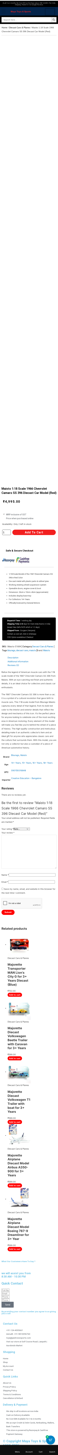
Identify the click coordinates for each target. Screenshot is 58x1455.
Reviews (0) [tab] (13, 665)
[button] (3, 11)
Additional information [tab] (18, 661)
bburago (11, 650)
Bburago (15, 755)
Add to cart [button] (14, 995)
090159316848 (18, 770)
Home (4, 27)
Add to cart (34, 532)
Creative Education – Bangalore (26, 778)
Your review (7, 833)
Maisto (46, 650)
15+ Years (26, 763)
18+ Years (47, 763)
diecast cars (22, 650)
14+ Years (16, 763)
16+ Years (37, 763)
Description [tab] (13, 657)
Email (4, 882)
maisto (32, 650)
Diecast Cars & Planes (19, 27)
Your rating (7, 829)
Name (5, 875)
